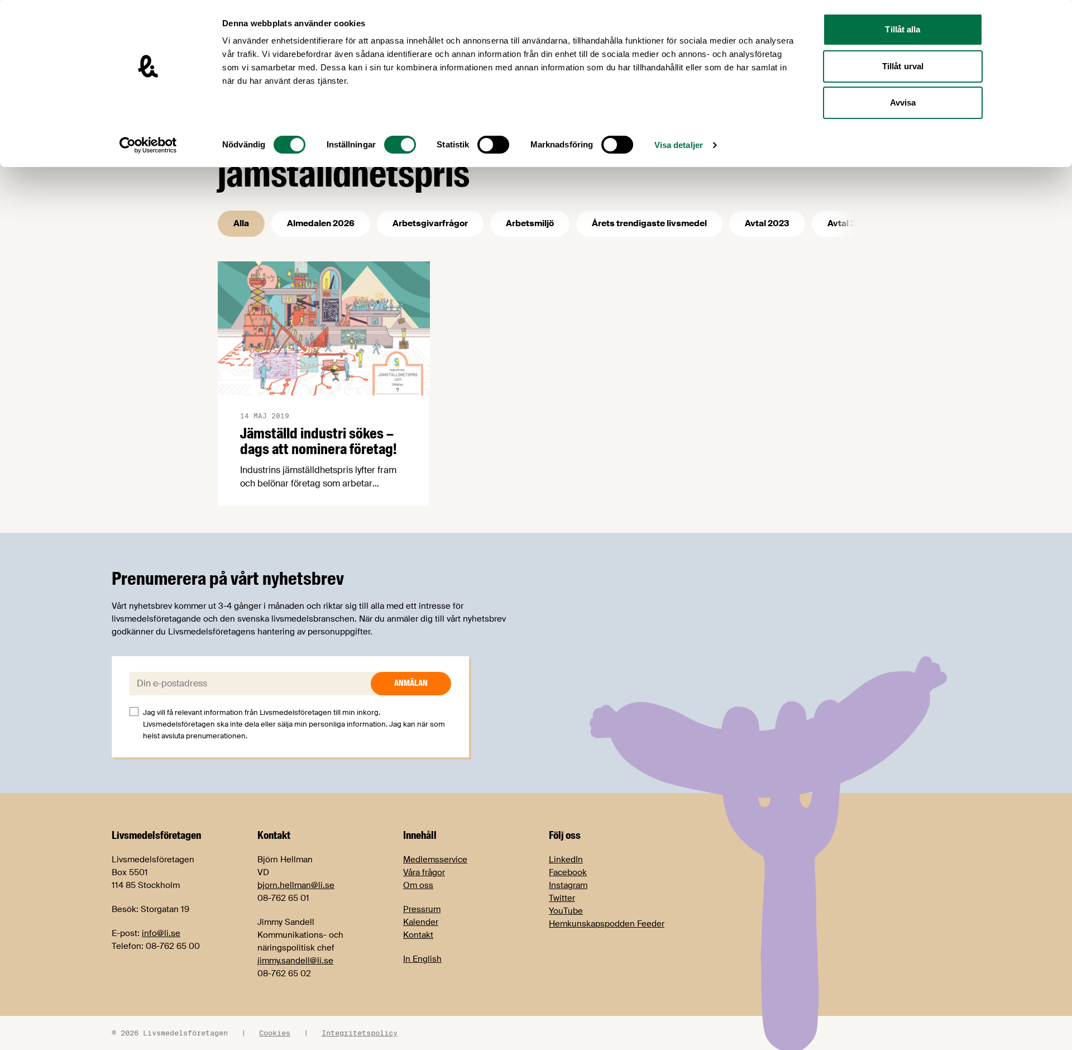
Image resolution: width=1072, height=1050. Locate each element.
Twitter (562, 898)
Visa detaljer (678, 145)
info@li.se (161, 933)
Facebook (568, 872)
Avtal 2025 (849, 223)
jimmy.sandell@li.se (295, 960)
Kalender (420, 922)
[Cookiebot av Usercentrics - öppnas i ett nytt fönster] (148, 145)
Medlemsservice (435, 859)
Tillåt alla (902, 29)
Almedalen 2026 (321, 223)
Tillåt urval (902, 66)
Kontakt (418, 935)
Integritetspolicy (360, 1033)
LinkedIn (566, 859)
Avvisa (903, 102)
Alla (241, 223)
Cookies (274, 1033)
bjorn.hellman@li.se (295, 885)
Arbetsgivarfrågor (430, 223)
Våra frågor (424, 872)
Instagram (568, 885)
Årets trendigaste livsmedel (649, 223)
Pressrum (422, 909)
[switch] (400, 145)
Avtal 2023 (767, 223)
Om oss (418, 885)
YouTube (566, 911)
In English (422, 959)
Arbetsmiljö (530, 223)
